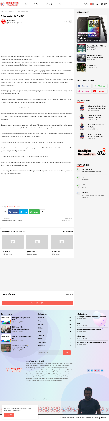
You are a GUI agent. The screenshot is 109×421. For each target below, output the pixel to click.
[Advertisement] (37, 40)
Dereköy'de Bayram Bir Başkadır (96, 126)
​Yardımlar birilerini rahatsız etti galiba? (94, 117)
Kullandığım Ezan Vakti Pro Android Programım (96, 47)
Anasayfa (63, 418)
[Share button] (42, 211)
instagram (85, 91)
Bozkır (54, 339)
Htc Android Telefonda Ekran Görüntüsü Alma (95, 57)
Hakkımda (73, 4)
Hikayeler (54, 324)
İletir (78, 323)
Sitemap (97, 418)
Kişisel (54, 328)
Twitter (25, 212)
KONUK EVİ (56, 252)
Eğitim (61, 4)
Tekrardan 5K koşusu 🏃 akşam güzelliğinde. (20, 347)
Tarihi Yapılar (54, 342)
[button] (92, 4)
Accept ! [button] (9, 415)
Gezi (26, 4)
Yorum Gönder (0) (37, 303)
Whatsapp (35, 212)
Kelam (36, 4)
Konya (54, 332)
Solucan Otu (91, 65)
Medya (86, 4)
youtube (101, 91)
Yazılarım (54, 335)
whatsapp (101, 86)
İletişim (103, 418)
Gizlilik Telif (80, 418)
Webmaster (54, 346)
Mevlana (11, 11)
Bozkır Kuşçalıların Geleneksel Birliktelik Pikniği (95, 135)
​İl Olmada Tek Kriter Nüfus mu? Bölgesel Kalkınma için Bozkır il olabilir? (97, 107)
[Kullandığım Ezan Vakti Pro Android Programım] (81, 48)
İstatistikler (89, 418)
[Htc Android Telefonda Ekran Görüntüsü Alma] (81, 58)
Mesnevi (10, 207)
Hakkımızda (71, 418)
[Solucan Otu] (81, 67)
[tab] (27, 4)
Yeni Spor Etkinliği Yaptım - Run (21, 319)
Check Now (15, 410)
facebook (85, 86)
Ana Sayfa (4, 11)
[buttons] (88, 370)
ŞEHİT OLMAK (32, 252)
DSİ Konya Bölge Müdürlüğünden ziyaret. (20, 328)
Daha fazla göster (67, 231)
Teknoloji (49, 4)
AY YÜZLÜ (6, 252)
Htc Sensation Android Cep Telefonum (89, 330)
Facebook (15, 212)
